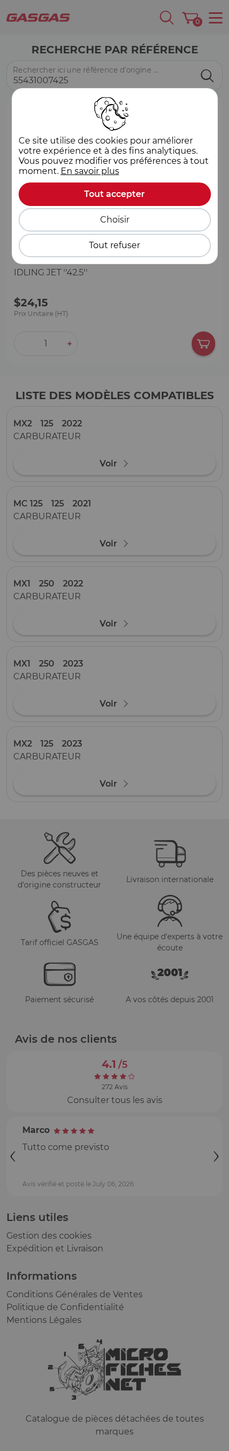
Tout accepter (114, 194)
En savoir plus (90, 171)
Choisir (114, 220)
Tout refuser (114, 245)
